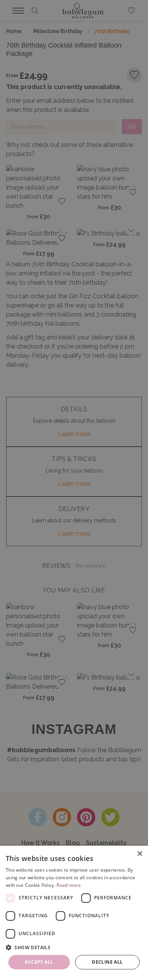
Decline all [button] (107, 962)
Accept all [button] (39, 962)
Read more (69, 885)
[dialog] (74, 911)
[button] (74, 947)
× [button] (139, 854)
